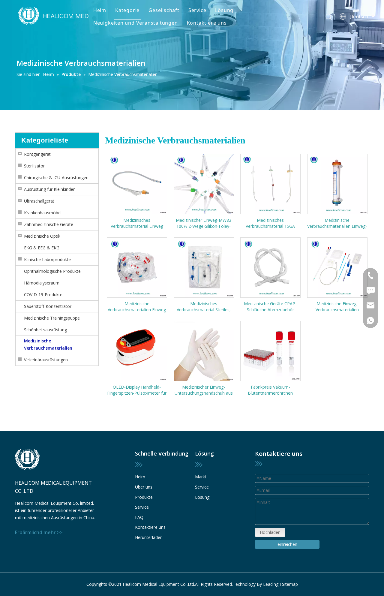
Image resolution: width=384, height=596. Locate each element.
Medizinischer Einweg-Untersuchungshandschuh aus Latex (204, 390)
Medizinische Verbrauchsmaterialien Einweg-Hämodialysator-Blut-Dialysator (337, 223)
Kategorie (127, 10)
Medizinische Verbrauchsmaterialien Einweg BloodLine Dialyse (137, 307)
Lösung (224, 10)
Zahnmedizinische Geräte (48, 224)
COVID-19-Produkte (43, 294)
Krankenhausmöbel (43, 212)
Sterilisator (34, 166)
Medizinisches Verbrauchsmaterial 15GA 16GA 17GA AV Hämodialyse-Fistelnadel (270, 223)
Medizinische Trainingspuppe (52, 318)
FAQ (139, 517)
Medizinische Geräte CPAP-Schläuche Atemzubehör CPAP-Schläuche (270, 307)
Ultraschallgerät (39, 201)
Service (197, 10)
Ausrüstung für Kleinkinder (49, 189)
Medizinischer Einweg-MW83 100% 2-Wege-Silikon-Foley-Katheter (203, 223)
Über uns (143, 487)
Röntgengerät (37, 154)
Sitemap (290, 584)
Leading (270, 584)
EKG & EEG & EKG (41, 248)
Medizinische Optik (42, 236)
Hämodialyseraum (41, 283)
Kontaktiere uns (207, 23)
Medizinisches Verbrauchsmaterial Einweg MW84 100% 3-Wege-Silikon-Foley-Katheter (137, 223)
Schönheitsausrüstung (45, 330)
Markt (200, 477)
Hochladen (270, 532)
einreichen (287, 544)
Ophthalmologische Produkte (52, 271)
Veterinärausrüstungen (46, 360)
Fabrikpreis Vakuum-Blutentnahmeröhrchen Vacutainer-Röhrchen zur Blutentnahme (270, 390)
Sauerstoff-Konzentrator (47, 306)
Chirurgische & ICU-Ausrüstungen (56, 177)
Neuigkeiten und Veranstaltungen (135, 23)
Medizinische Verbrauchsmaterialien (48, 344)
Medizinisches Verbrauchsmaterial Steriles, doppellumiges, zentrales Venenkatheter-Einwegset (204, 307)
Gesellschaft (163, 10)
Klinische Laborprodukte (47, 259)
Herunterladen (149, 537)
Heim (99, 10)
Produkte (144, 497)
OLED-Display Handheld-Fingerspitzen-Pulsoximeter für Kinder (136, 390)
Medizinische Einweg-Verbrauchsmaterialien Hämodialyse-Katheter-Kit (337, 307)
